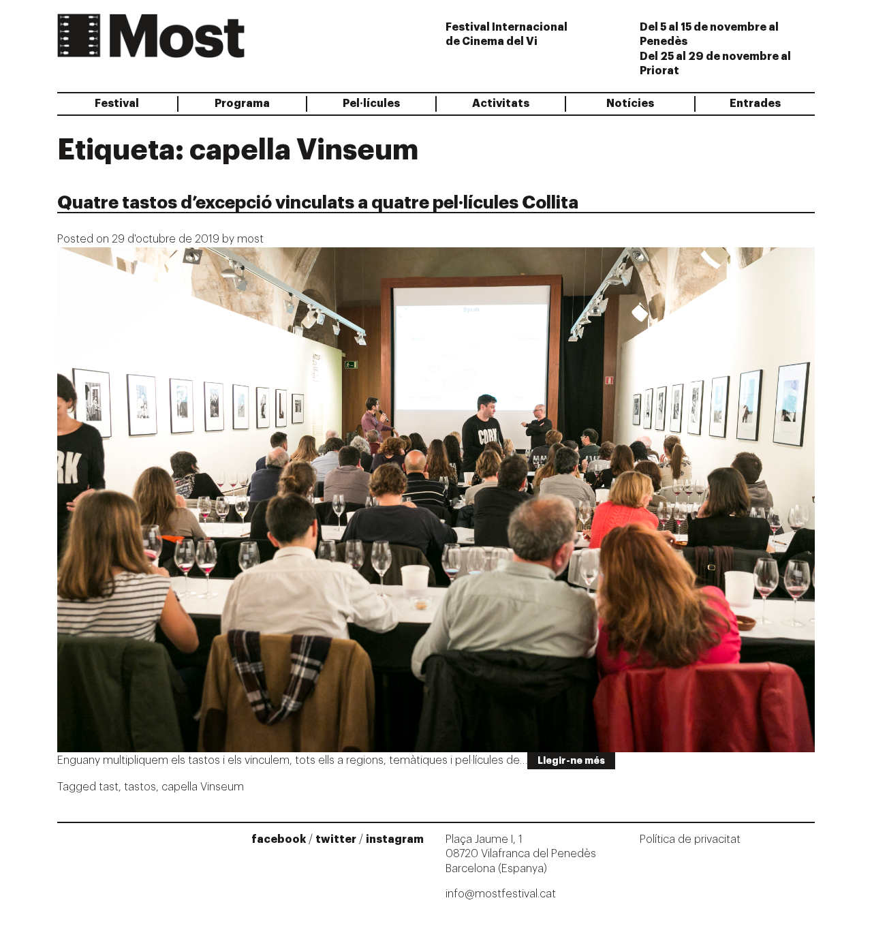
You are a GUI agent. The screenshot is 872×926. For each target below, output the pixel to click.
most (250, 239)
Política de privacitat (690, 839)
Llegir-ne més (571, 760)
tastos (140, 787)
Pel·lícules (371, 103)
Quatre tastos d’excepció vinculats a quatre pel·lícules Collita (317, 203)
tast (109, 787)
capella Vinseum (202, 787)
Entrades (755, 103)
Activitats (500, 103)
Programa (242, 103)
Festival (117, 103)
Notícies (630, 103)
